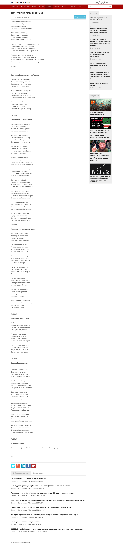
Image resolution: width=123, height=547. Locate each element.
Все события (25, 7)
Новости (93, 13)
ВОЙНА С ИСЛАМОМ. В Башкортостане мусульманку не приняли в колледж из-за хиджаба (100, 44)
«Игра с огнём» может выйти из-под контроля (98, 65)
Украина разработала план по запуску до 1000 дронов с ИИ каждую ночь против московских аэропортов (99, 31)
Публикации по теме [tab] (21, 473)
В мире (41, 7)
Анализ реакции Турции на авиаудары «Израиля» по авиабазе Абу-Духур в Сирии (100, 75)
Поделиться (79, 17)
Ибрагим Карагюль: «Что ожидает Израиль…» (99, 20)
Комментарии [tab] (39, 473)
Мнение (64, 7)
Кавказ (56, 7)
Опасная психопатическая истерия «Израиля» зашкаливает (99, 55)
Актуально (94, 96)
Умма (34, 7)
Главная (15, 7)
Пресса (72, 7)
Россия (48, 7)
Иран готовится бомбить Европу (99, 85)
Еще (79, 7)
